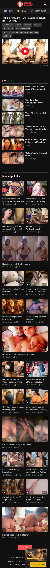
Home (10, 11)
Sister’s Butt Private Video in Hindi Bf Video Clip (36, 127)
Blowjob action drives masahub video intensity (36, 408)
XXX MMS (7, 36)
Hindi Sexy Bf (8, 29)
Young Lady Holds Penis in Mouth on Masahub (36, 290)
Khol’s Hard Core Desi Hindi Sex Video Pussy (35, 200)
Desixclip (37, 25)
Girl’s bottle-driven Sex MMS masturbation (35, 380)
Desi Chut (27, 25)
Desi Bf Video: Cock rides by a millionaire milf (13, 200)
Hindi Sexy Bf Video (23, 29)
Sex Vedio (24, 32)
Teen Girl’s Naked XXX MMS (36, 114)
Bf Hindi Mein (8, 25)
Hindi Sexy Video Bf (10, 32)
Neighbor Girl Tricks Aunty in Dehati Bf (34, 227)
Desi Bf (18, 25)
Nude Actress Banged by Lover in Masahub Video (35, 141)
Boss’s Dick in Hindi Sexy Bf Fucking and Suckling (35, 88)
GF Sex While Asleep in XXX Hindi (16, 444)
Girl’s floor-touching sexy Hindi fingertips (13, 408)
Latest (23, 11)
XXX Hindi (34, 32)
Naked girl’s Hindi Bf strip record (16, 264)
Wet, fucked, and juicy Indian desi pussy (35, 498)
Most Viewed (40, 11)
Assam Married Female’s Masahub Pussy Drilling (36, 470)
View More (25, 547)
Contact (11, 561)
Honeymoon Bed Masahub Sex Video (18, 354)
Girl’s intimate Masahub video (36, 154)
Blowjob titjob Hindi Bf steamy (15, 535)
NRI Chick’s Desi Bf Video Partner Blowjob (12, 380)
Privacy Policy (15, 564)
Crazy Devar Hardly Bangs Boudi (10, 470)
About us (19, 561)
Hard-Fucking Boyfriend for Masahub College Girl (13, 227)
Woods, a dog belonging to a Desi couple (34, 101)
